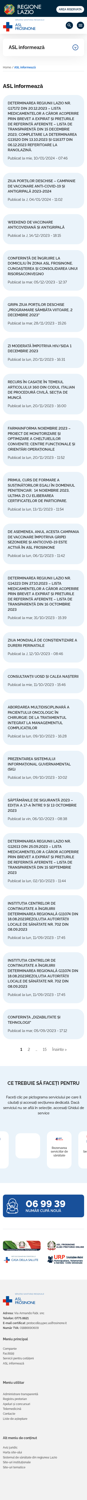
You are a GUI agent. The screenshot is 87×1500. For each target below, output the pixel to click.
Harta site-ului (12, 1452)
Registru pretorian (15, 1399)
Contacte (9, 1413)
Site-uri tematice (14, 1467)
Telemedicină (12, 1409)
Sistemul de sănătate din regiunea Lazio (30, 1457)
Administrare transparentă (20, 1394)
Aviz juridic (10, 1447)
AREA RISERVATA (70, 9)
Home (7, 67)
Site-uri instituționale (17, 1462)
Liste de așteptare (15, 1419)
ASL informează (26, 47)
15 (45, 1049)
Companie (10, 1348)
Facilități (8, 1353)
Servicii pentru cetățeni (18, 1358)
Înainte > (59, 1049)
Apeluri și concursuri (16, 1404)
